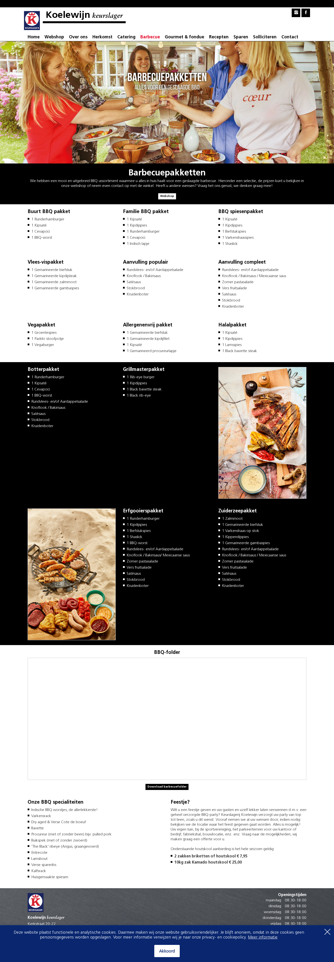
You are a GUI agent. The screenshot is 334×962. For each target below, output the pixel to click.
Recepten (219, 37)
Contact (289, 37)
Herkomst (102, 37)
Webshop (54, 37)
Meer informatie (263, 937)
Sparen (241, 37)
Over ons (78, 37)
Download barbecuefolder (167, 786)
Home (34, 37)
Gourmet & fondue (184, 37)
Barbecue (150, 37)
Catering (126, 37)
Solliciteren (265, 37)
